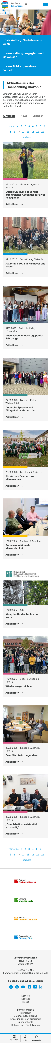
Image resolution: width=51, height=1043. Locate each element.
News (24, 115)
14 (37, 131)
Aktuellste (9, 115)
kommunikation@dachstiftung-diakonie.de (25, 973)
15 (42, 131)
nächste (27, 137)
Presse (25, 1002)
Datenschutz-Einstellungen (25, 1025)
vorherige (14, 126)
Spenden (38, 115)
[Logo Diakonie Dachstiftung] (14, 8)
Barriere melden (25, 1009)
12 (28, 131)
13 (33, 131)
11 (23, 131)
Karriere (25, 995)
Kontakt (25, 999)
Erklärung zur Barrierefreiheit (25, 1019)
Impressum (25, 1013)
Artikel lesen (12, 204)
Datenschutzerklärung (25, 1016)
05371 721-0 (27, 970)
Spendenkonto (25, 1022)
